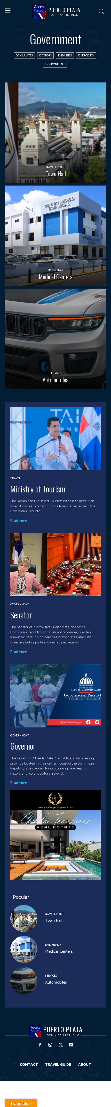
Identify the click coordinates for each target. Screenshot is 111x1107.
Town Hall (53, 920)
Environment (55, 64)
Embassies (65, 55)
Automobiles (56, 982)
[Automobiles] (55, 339)
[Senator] (55, 564)
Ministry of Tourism (37, 489)
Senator (21, 615)
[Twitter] (61, 1045)
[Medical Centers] (55, 236)
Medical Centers (59, 951)
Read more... (19, 521)
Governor (23, 746)
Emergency (86, 55)
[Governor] (55, 695)
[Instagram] (50, 1045)
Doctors (45, 55)
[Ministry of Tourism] (55, 438)
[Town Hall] (55, 132)
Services (55, 373)
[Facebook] (40, 1045)
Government (55, 167)
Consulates (24, 55)
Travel (15, 478)
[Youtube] (71, 1045)
